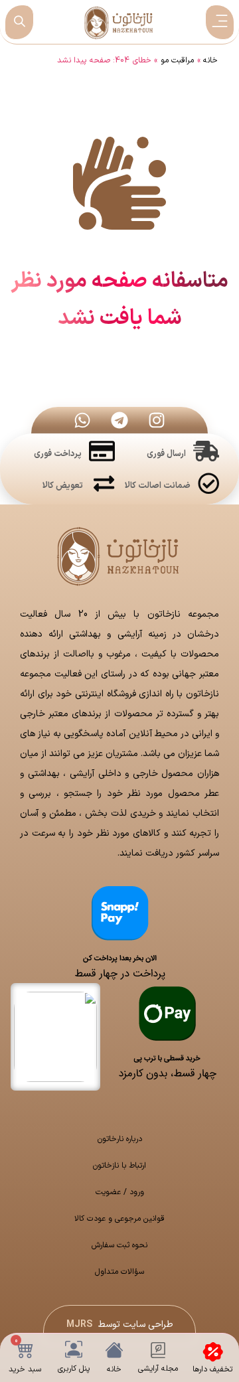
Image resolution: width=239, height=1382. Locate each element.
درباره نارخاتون (120, 1139)
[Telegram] (119, 420)
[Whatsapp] (82, 420)
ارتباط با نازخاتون (119, 1166)
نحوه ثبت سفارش (119, 1245)
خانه (210, 60)
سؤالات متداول (119, 1272)
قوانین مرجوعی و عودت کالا (119, 1219)
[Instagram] (156, 420)
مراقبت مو (178, 60)
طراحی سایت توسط (119, 1325)
